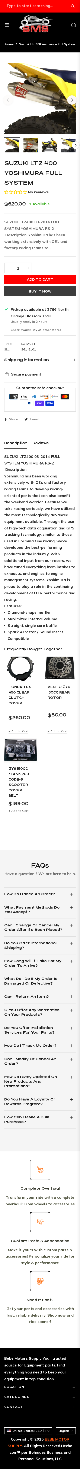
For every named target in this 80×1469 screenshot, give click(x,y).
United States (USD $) (29, 1431)
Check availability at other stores (36, 330)
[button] (15, 192)
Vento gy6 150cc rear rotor (59, 692)
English (63, 1431)
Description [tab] (15, 443)
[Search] (73, 6)
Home (9, 44)
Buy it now (40, 291)
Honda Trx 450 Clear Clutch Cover (20, 695)
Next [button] (72, 100)
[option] (40, 98)
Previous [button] (8, 100)
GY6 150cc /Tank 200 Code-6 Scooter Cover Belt (19, 782)
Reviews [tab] (40, 443)
